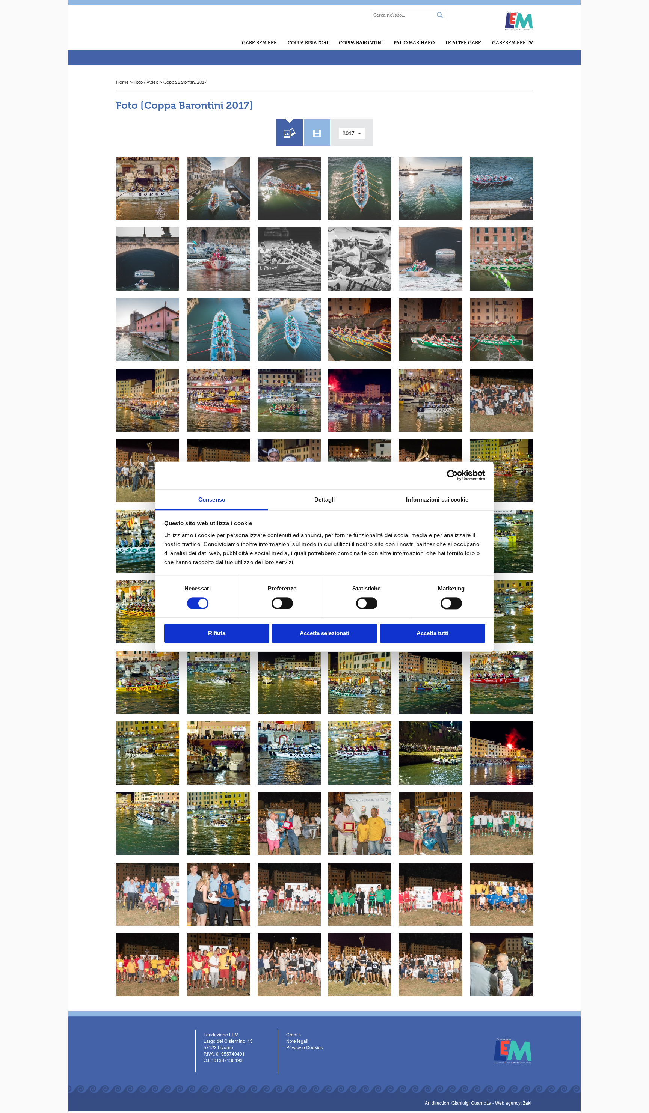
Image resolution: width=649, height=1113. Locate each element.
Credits (293, 1034)
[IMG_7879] (430, 823)
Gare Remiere (259, 42)
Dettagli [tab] (324, 499)
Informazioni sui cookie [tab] (437, 499)
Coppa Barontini (361, 42)
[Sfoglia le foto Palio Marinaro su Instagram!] (229, 1070)
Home (122, 82)
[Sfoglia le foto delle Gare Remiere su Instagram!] (360, 15)
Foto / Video (146, 82)
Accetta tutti (432, 633)
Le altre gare (463, 42)
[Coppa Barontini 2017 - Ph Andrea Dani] (147, 188)
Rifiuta (216, 633)
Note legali (297, 1041)
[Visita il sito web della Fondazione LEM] (508, 1050)
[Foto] (289, 131)
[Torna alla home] (157, 36)
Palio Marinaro (414, 42)
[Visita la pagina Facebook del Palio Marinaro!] (207, 1070)
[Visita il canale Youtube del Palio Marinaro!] (218, 1070)
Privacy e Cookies (304, 1047)
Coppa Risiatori (308, 42)
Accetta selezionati (324, 633)
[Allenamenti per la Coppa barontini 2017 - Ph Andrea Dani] (218, 188)
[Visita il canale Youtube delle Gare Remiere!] (349, 15)
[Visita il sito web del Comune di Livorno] (477, 17)
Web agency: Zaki (513, 1102)
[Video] (317, 131)
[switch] (282, 603)
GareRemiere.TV (512, 42)
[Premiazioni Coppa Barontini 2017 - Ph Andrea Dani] (289, 823)
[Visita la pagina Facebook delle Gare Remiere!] (338, 15)
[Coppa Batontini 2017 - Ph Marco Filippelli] (501, 470)
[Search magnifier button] (440, 15)
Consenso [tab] (211, 499)
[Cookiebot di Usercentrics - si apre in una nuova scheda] (452, 475)
